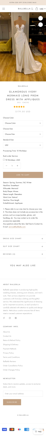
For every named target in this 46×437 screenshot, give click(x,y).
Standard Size (8, 139)
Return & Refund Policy (11, 340)
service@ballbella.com (17, 226)
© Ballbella (23, 415)
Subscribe (12, 402)
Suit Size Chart (11, 246)
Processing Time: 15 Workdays (15, 150)
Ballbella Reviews (9, 361)
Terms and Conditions (11, 357)
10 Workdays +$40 (12, 160)
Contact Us (7, 336)
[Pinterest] (16, 317)
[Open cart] (37, 8)
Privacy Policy (8, 353)
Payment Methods (9, 348)
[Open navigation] (3, 9)
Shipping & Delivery (10, 344)
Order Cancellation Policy (13, 365)
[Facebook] (4, 317)
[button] (19, 106)
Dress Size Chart (12, 238)
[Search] (32, 9)
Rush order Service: (10, 156)
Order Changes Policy (11, 370)
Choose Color (8, 117)
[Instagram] (10, 317)
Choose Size (8, 128)
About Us (6, 332)
